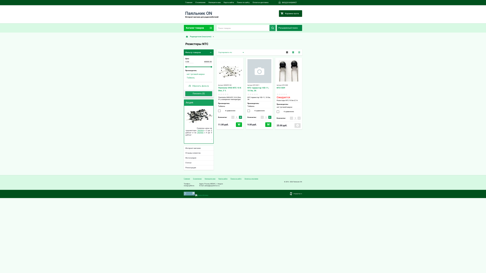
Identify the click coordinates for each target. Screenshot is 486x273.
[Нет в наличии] (298, 125)
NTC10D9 (281, 88)
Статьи (188, 163)
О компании (200, 2)
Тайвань (221, 106)
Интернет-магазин (193, 148)
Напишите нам (214, 2)
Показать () (199, 93)
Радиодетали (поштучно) (200, 37)
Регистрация (190, 168)
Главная (188, 2)
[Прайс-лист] (299, 52)
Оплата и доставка (260, 2)
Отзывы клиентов (192, 153)
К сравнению (230, 111)
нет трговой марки (284, 107)
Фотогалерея (190, 158)
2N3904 (200, 130)
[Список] (293, 52)
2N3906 (200, 133)
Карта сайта (229, 2)
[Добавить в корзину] (239, 124)
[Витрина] (287, 52)
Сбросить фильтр (200, 86)
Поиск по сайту (243, 2)
